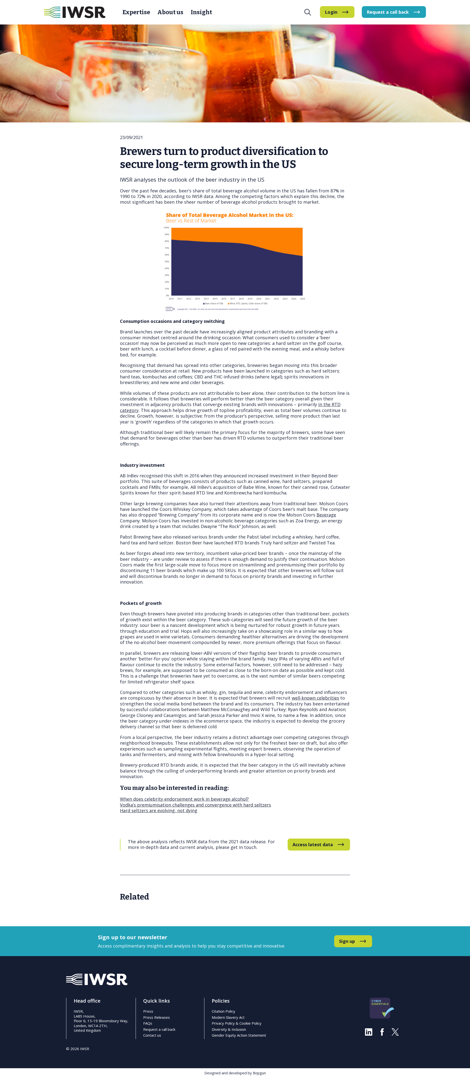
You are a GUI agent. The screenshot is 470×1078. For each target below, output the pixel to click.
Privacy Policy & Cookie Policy (236, 1023)
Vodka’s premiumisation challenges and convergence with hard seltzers (195, 805)
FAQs (147, 1023)
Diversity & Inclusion (229, 1029)
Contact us (152, 1035)
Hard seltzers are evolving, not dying (158, 810)
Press (148, 1011)
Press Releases (156, 1017)
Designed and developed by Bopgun (235, 1072)
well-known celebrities (315, 698)
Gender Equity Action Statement (239, 1035)
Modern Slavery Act (228, 1017)
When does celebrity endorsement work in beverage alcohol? (184, 799)
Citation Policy (223, 1011)
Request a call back (159, 1029)
